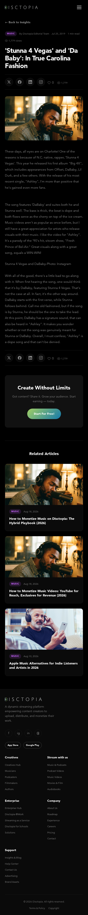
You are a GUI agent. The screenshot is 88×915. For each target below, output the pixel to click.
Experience (53, 820)
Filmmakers (11, 782)
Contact (51, 838)
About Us (52, 808)
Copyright (53, 908)
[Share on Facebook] (20, 82)
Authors (9, 789)
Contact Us (11, 869)
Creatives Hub (12, 764)
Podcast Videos (55, 770)
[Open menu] (79, 7)
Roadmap (52, 814)
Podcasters (11, 777)
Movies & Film (55, 782)
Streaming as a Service (17, 820)
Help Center (11, 863)
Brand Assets (12, 881)
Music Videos (54, 777)
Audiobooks (53, 789)
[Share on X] (9, 82)
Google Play (32, 745)
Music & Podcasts (56, 764)
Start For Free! (44, 414)
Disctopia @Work (14, 814)
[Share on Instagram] (41, 82)
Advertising (11, 875)
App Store (13, 745)
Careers (51, 826)
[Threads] (38, 733)
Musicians (10, 770)
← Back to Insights (17, 22)
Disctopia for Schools (16, 826)
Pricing (51, 832)
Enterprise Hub (13, 808)
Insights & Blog (13, 857)
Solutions (10, 832)
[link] (44, 497)
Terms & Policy (37, 908)
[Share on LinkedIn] (30, 82)
